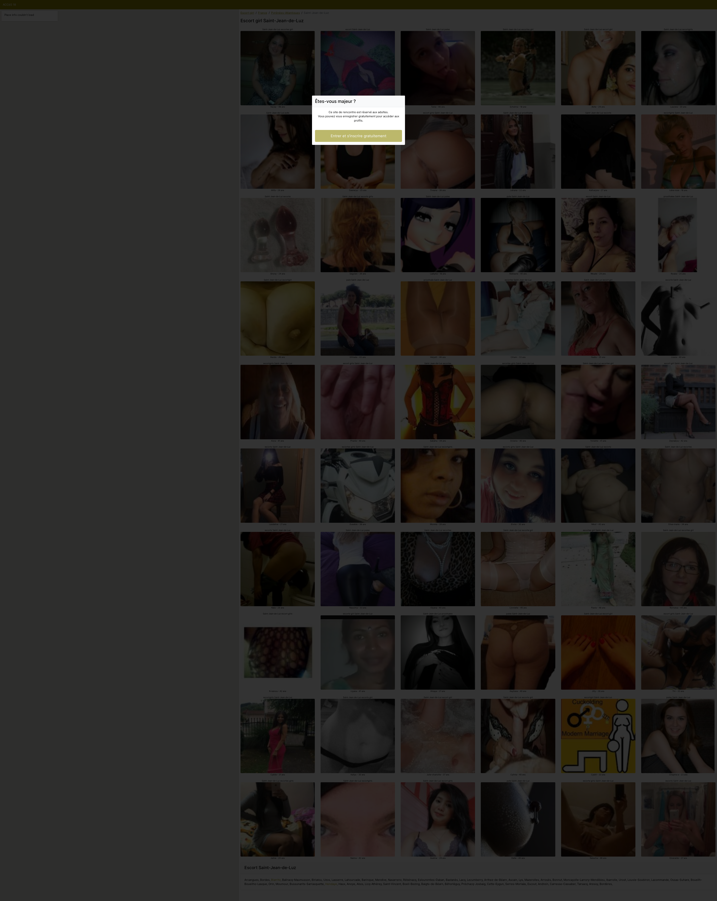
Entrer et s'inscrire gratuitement (358, 136)
